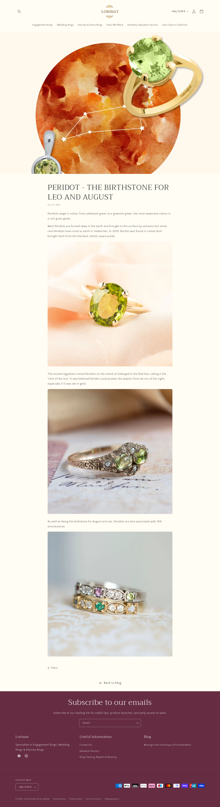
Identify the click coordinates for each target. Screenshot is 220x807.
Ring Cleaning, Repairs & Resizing (98, 757)
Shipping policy (112, 799)
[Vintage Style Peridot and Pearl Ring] (110, 513)
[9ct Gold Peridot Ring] (110, 366)
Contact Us (86, 745)
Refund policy (59, 799)
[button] (19, 11)
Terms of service (93, 799)
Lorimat (27, 799)
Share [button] (54, 667)
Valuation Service (89, 751)
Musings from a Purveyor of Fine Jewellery (167, 745)
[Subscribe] (137, 723)
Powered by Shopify (40, 799)
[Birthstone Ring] (110, 656)
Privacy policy (75, 799)
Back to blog (112, 683)
